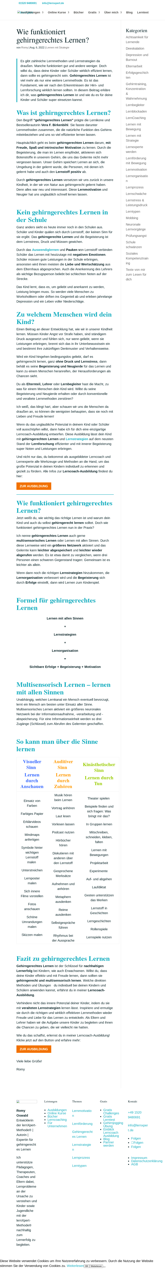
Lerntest (143, 12)
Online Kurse (57, 12)
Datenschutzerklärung (146, 1161)
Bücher (79, 12)
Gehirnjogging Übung (113, 1124)
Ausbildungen (30, 12)
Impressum (139, 1158)
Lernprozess (135, 187)
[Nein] (104, 1266)
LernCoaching (136, 118)
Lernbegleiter (135, 105)
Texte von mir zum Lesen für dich (136, 274)
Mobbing (132, 218)
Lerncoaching (57, 1119)
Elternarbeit (134, 66)
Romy (24, 47)
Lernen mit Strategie (57, 47)
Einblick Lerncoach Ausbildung (111, 1133)
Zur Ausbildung (34, 486)
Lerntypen (133, 211)
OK (86, 1266)
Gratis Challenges (111, 1111)
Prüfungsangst (136, 235)
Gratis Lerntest (109, 1118)
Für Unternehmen (57, 1124)
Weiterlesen (75, 1266)
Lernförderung (82, 1123)
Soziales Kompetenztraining (137, 258)
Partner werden (108, 1143)
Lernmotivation (136, 169)
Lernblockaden (136, 111)
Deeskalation (135, 48)
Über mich (111, 12)
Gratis (92, 12)
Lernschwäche (136, 194)
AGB (134, 1164)
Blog (129, 12)
